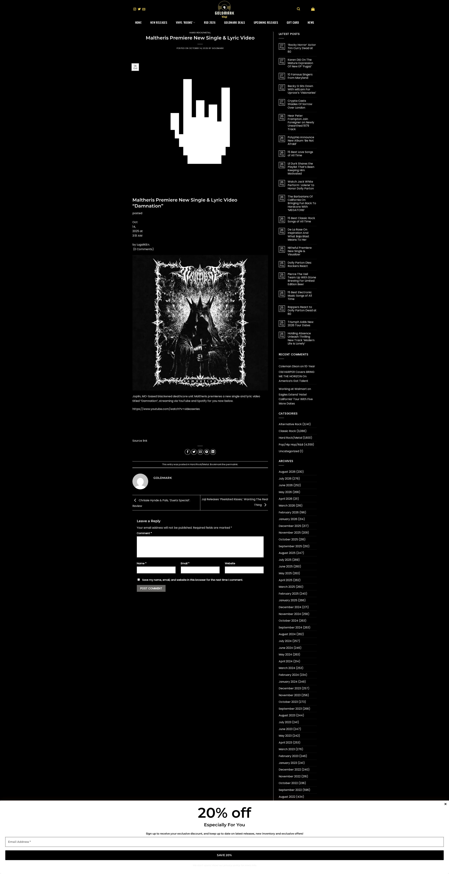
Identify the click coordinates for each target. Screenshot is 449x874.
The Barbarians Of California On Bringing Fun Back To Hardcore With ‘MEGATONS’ (302, 203)
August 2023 (287, 715)
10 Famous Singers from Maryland (300, 76)
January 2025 (288, 600)
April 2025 (285, 580)
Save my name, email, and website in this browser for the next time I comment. (192, 580)
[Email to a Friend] (200, 452)
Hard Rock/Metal (200, 32)
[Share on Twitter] (194, 452)
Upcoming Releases (266, 22)
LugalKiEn (143, 245)
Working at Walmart (293, 389)
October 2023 (288, 702)
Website (230, 563)
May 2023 (285, 736)
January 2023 (288, 763)
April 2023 (285, 743)
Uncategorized (289, 451)
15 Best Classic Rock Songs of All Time (301, 219)
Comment (144, 533)
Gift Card (293, 22)
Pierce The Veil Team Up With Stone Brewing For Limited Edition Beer (302, 279)
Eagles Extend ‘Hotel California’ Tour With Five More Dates (296, 399)
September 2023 (290, 709)
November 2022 (290, 776)
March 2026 (287, 506)
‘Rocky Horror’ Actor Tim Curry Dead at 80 (302, 48)
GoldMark (218, 48)
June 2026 (286, 485)
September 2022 (290, 790)
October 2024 (288, 621)
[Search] (298, 9)
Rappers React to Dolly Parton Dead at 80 (302, 310)
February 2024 (289, 675)
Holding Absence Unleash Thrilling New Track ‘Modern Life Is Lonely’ (301, 338)
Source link (139, 441)
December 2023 (290, 688)
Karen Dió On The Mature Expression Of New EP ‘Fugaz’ (300, 63)
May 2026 (285, 492)
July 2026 (285, 479)
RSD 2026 (210, 22)
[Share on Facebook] (187, 452)
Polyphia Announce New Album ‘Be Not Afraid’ (301, 141)
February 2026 (289, 512)
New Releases (158, 22)
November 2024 (290, 614)
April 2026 (285, 499)
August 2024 (287, 634)
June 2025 (286, 566)
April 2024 (286, 661)
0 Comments (143, 249)
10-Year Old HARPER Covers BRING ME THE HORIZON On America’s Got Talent (297, 373)
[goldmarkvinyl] (224, 9)
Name (141, 563)
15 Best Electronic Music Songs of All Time (300, 296)
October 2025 (288, 539)
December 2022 (290, 770)
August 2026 (287, 472)
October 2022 (288, 783)
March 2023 (287, 749)
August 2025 (287, 553)
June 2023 (286, 729)
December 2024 (290, 607)
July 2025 (285, 560)
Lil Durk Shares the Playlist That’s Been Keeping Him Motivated (301, 168)
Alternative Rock (290, 424)
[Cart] (313, 9)
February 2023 (289, 756)
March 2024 (287, 668)
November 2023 (290, 695)
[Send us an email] (143, 9)
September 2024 (290, 627)
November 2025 (290, 533)
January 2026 (288, 519)
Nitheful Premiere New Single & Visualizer (300, 251)
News (311, 22)
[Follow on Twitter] (139, 9)
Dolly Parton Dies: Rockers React (300, 264)
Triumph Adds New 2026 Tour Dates (300, 323)
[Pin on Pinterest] (207, 452)
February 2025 (289, 594)
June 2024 (286, 648)
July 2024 (285, 641)
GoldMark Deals (234, 22)
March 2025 (287, 587)
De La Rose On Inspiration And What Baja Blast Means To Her (298, 234)
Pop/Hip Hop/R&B (291, 445)
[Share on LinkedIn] (213, 452)
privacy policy (231, 865)
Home (138, 22)
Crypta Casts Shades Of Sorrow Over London (300, 104)
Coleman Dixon (289, 366)
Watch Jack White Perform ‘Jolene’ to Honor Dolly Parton (301, 185)
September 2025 (290, 546)
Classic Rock (287, 431)
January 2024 (288, 682)
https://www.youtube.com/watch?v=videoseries (166, 409)
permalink (231, 464)
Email (185, 563)
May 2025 (285, 573)
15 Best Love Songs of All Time (300, 153)
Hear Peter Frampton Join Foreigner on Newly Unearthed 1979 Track (301, 122)
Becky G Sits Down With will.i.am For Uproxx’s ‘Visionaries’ (302, 89)
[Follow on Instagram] (134, 9)
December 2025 (290, 526)
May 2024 (285, 654)
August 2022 (287, 797)
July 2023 (285, 722)
